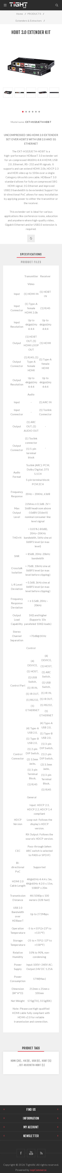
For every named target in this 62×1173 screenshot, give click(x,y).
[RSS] (41, 1153)
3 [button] (29, 111)
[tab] (31, 254)
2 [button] (26, 111)
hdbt (45, 1060)
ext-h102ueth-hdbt (30, 1065)
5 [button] (36, 111)
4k (24, 1060)
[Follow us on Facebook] (21, 1153)
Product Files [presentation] (31, 262)
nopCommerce (38, 1169)
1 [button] (23, 111)
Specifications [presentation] (31, 254)
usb (34, 1060)
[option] (8, 97)
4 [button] (32, 111)
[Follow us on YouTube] (31, 1153)
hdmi (13, 1060)
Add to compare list (31, 238)
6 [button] (39, 111)
